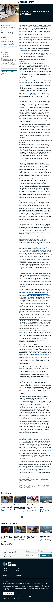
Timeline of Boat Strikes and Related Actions (45, 506)
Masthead (5, 570)
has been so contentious (29, 39)
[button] (51, 2)
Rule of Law (6, 44)
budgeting (21, 355)
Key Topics (18, 568)
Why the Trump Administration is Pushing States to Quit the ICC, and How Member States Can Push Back (6, 538)
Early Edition (5, 554)
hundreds (30, 281)
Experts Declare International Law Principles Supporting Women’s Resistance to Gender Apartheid (19, 507)
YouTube (49, 450)
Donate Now (8, 593)
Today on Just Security (8, 556)
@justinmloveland (6, 58)
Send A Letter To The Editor (9, 72)
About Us (5, 568)
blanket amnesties (44, 175)
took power (48, 74)
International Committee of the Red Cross (38, 294)
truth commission (13, 46)
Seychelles (11, 44)
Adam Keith (10, 543)
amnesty (3, 39)
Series (17, 570)
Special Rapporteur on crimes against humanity (38, 276)
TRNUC (26, 65)
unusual (20, 332)
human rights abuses (42, 73)
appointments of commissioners (40, 354)
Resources (19, 573)
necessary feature (23, 48)
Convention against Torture (28, 259)
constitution (30, 82)
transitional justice (5, 46)
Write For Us (6, 573)
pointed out (33, 200)
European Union (24, 292)
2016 (22, 93)
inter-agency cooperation (31, 355)
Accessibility (17, 598)
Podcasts (18, 575)
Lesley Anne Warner (31, 541)
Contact (5, 575)
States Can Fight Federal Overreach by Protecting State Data (6, 506)
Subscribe (45, 555)
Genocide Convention (24, 258)
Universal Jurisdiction (5, 47)
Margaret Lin (45, 510)
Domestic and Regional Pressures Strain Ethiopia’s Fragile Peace (32, 536)
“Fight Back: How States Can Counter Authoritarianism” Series (32, 506)
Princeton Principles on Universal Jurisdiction (35, 303)
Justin (5, 54)
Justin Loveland (6, 25)
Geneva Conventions (37, 258)
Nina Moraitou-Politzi (7, 544)
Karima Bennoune (20, 513)
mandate (39, 69)
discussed (42, 275)
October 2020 (33, 95)
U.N (50, 291)
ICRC (6, 39)
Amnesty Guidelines (31, 403)
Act (36, 127)
